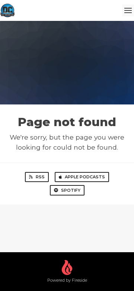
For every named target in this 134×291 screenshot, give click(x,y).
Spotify (70, 190)
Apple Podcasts (85, 176)
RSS (40, 176)
